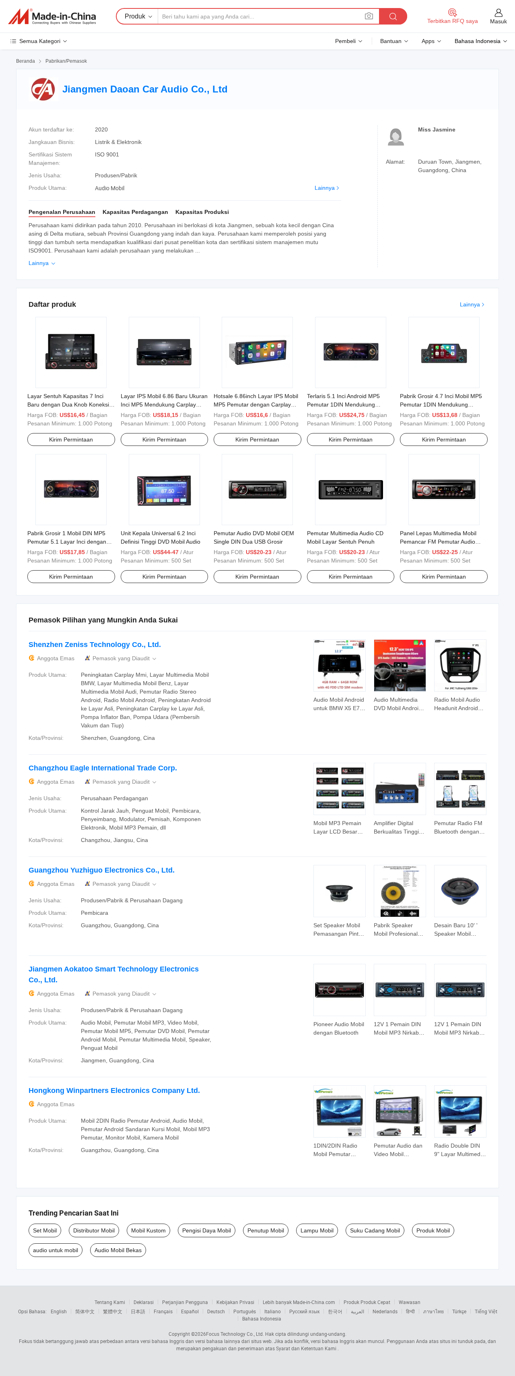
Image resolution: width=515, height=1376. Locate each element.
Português (244, 1311)
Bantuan (391, 41)
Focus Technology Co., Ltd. (235, 1334)
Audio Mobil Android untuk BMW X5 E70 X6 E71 (338, 708)
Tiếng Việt (486, 1311)
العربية (357, 1311)
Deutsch (216, 1311)
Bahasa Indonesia (261, 1318)
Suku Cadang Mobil (375, 1230)
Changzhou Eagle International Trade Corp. (103, 768)
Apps (428, 41)
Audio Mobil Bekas (118, 1250)
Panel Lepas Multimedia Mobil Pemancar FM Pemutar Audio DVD (438, 541)
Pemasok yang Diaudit (125, 658)
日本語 (138, 1311)
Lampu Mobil (317, 1230)
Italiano (272, 1311)
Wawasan (409, 1302)
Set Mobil (45, 1230)
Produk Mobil (433, 1230)
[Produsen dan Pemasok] (52, 16)
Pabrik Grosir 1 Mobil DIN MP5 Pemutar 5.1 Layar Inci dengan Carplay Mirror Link (66, 541)
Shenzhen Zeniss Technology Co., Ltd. (95, 645)
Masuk (498, 21)
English (59, 1311)
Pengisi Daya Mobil (206, 1230)
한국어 (335, 1311)
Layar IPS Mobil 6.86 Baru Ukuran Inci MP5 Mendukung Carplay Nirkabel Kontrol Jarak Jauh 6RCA (164, 404)
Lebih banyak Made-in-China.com (299, 1302)
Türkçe (459, 1311)
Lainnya (325, 188)
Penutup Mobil (265, 1230)
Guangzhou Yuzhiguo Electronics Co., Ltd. (102, 870)
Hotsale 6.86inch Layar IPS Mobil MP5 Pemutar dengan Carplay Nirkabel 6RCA (256, 404)
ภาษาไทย (433, 1311)
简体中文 (85, 1311)
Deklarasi (144, 1302)
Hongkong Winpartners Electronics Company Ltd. (114, 1090)
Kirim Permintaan (71, 439)
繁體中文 (112, 1311)
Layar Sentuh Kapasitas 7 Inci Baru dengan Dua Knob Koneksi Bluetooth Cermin (68, 404)
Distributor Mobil (94, 1230)
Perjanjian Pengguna (185, 1302)
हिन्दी (410, 1311)
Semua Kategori (39, 41)
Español (190, 1311)
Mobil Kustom (148, 1230)
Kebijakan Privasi (235, 1302)
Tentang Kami (110, 1302)
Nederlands (385, 1311)
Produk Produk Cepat (367, 1302)
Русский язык (304, 1311)
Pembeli (345, 41)
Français (163, 1311)
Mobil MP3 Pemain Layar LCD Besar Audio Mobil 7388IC (338, 831)
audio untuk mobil (55, 1250)
